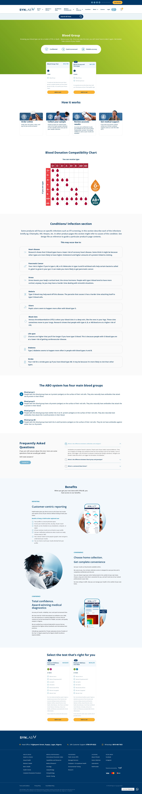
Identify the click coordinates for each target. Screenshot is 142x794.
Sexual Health (27, 760)
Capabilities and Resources (53, 760)
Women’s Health (27, 763)
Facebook (108, 757)
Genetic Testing (50, 776)
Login (108, 9)
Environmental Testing (74, 766)
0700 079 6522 (91, 745)
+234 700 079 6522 (105, 2)
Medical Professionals (67, 9)
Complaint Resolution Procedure (32, 773)
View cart (113, 9)
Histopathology (50, 773)
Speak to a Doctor (48, 9)
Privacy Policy (38, 785)
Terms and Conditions (25, 785)
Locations (88, 9)
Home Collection (96, 760)
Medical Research (51, 763)
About (94, 9)
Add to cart (58, 92)
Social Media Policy (50, 785)
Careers (103, 9)
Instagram (108, 760)
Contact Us (25, 462)
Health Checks (27, 770)
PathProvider (95, 766)
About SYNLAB (96, 757)
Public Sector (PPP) (73, 757)
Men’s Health (26, 766)
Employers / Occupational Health (77, 763)
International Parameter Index (54, 757)
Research (70, 770)
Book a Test (39, 9)
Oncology (48, 766)
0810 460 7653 (117, 745)
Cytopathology (50, 770)
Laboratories (95, 763)
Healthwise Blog (58, 9)
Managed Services (73, 760)
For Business (78, 9)
